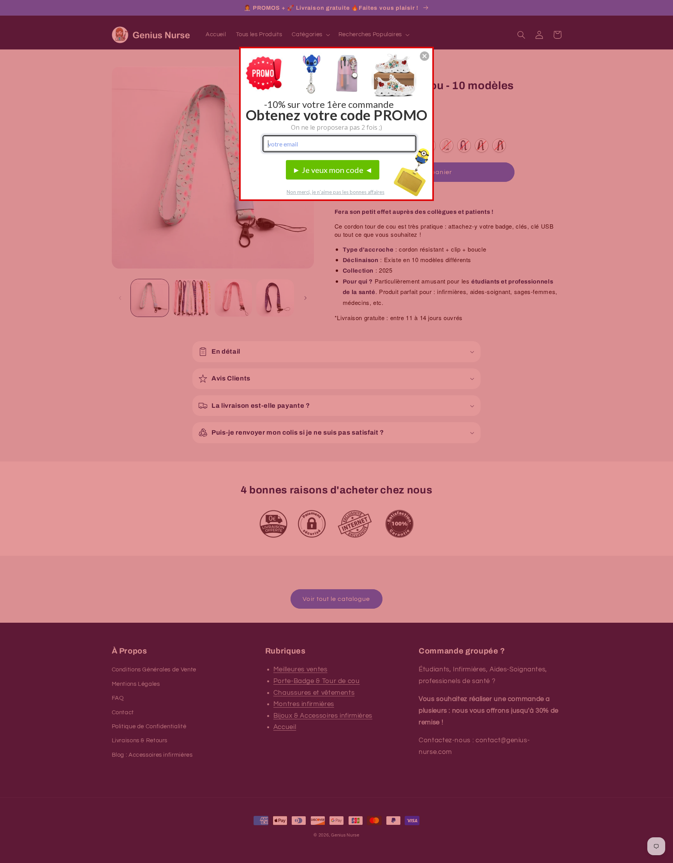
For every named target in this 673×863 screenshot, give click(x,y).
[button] (424, 56)
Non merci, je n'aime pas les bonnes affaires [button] (335, 192)
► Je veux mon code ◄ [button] (332, 169)
